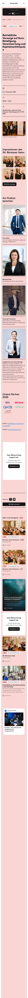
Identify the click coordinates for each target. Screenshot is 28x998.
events (9, 19)
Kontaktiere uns (14, 466)
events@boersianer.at (14, 429)
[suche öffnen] (23, 3)
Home (4, 19)
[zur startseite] (14, 3)
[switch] (13, 13)
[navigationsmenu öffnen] (3, 3)
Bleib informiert (15, 504)
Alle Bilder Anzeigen (9, 184)
